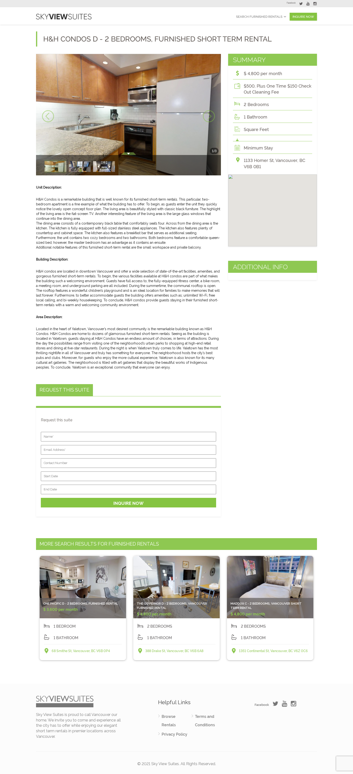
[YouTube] (308, 4)
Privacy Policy (174, 734)
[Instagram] (315, 4)
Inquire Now (303, 16)
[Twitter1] (301, 4)
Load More (176, 672)
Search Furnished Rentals (259, 16)
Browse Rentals (169, 720)
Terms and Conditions (205, 720)
